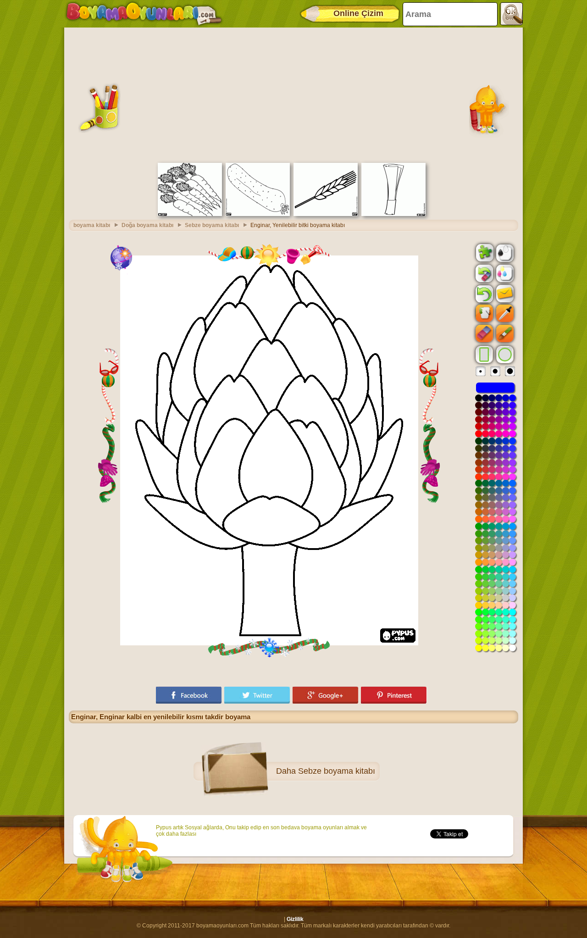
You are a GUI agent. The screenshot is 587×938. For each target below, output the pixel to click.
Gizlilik (295, 919)
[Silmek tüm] (483, 273)
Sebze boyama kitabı (212, 225)
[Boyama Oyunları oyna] (144, 14)
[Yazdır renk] (504, 273)
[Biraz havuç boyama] (190, 214)
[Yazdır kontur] (504, 252)
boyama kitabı (91, 225)
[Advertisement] (293, 94)
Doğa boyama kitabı (147, 225)
